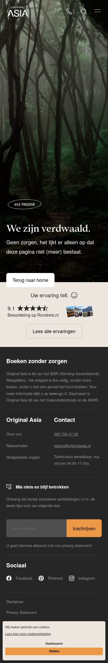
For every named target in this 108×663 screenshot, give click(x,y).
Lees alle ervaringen (54, 331)
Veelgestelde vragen (23, 457)
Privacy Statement (21, 612)
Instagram (86, 578)
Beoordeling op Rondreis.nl (33, 315)
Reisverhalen (17, 445)
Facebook (24, 578)
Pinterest (55, 578)
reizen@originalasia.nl (72, 445)
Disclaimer (15, 601)
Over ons (13, 434)
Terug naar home (30, 280)
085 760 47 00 (66, 434)
